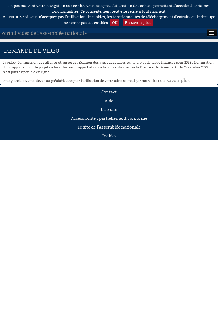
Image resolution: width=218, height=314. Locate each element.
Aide (109, 100)
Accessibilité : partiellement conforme (109, 118)
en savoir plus (175, 80)
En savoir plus (138, 22)
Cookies (109, 136)
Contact (109, 92)
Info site (109, 109)
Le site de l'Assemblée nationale (109, 127)
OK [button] (115, 22)
